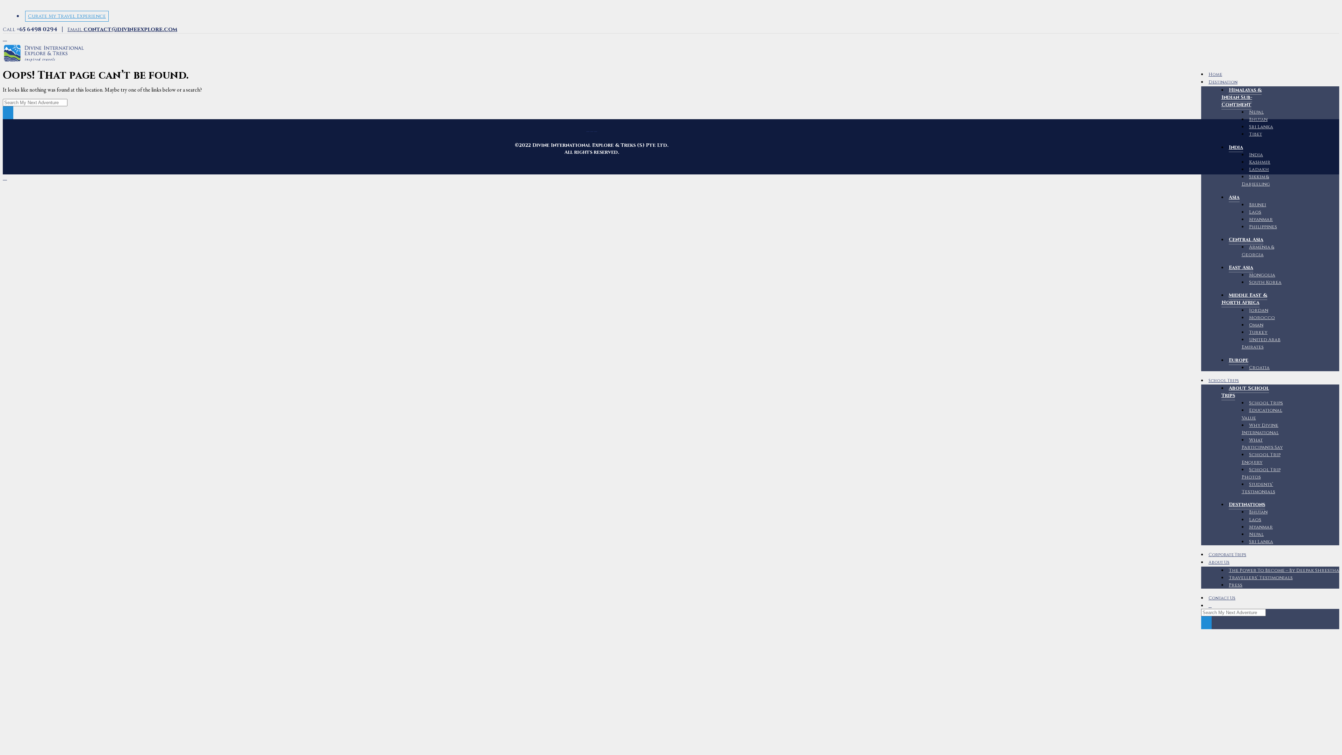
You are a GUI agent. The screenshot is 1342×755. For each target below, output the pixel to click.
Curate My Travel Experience (67, 16)
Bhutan (1258, 119)
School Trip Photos (1261, 473)
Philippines (1263, 227)
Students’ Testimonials (1258, 488)
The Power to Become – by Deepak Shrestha (1284, 570)
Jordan (1258, 310)
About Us (1218, 563)
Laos (1255, 212)
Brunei (1257, 205)
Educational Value (1262, 414)
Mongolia (1262, 275)
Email (122, 29)
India (1256, 155)
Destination (1223, 82)
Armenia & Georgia (1258, 251)
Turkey (1258, 332)
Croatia (1259, 368)
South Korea (1265, 282)
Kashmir (1259, 162)
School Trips (1223, 381)
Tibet (1255, 134)
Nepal (1256, 112)
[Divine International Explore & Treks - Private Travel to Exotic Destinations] (44, 61)
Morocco (1262, 318)
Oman (1256, 325)
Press (1235, 585)
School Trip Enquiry (1261, 458)
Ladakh (1259, 169)
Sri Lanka (1261, 127)
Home (1215, 75)
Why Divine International (1260, 429)
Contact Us (1221, 598)
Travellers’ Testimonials (1261, 578)
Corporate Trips (1227, 555)
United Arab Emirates (1261, 343)
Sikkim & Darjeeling (1256, 180)
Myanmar (1261, 219)
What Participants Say (1262, 444)
